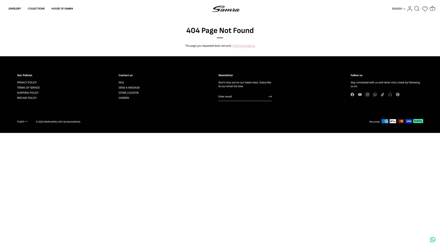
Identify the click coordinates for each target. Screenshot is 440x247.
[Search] (417, 9)
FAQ (121, 82)
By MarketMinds (71, 121)
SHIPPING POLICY (27, 92)
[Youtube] (360, 94)
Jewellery (14, 8)
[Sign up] (270, 96)
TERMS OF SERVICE (28, 87)
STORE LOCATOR (129, 92)
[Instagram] (367, 94)
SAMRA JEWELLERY (52, 121)
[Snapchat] (390, 94)
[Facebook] (352, 94)
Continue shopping (243, 45)
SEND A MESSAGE (129, 87)
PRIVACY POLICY (27, 82)
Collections (36, 8)
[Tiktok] (382, 94)
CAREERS (124, 97)
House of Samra (62, 8)
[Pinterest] (397, 94)
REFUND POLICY (27, 97)
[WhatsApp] (375, 94)
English (397, 8)
